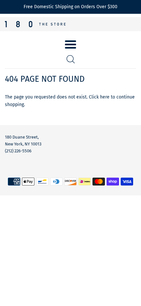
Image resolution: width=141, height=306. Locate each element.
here (105, 97)
